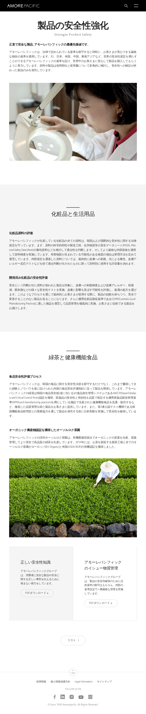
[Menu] (135, 6)
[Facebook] (54, 695)
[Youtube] (81, 695)
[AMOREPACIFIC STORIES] (90, 695)
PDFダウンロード (35, 593)
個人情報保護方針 (60, 682)
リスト (71, 640)
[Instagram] (71, 695)
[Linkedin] (62, 695)
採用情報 (41, 682)
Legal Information (84, 682)
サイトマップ (104, 682)
